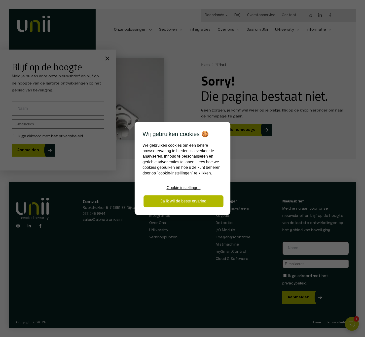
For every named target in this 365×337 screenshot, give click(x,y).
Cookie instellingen (184, 188)
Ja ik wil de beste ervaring (183, 201)
